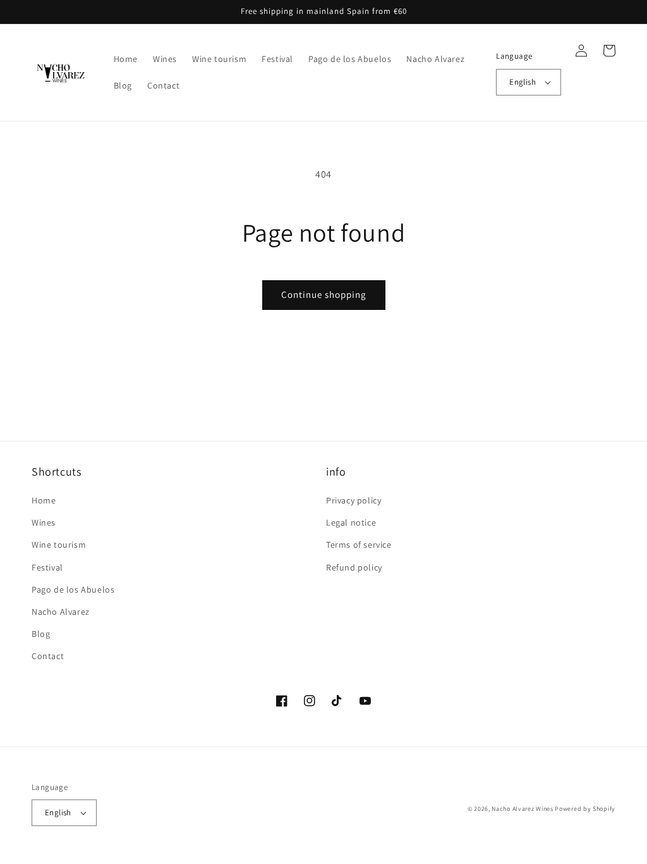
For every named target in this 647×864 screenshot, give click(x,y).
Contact (48, 656)
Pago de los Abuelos (73, 589)
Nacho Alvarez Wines (522, 809)
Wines (44, 522)
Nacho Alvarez (61, 611)
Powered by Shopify (585, 809)
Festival (47, 567)
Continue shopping (323, 294)
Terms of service (359, 544)
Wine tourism (59, 544)
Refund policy (354, 567)
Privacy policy (353, 500)
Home (44, 500)
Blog (41, 633)
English (522, 82)
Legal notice (351, 522)
